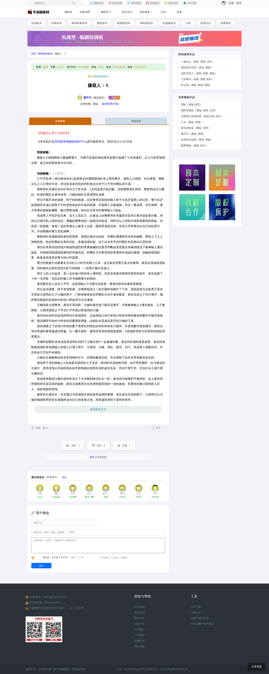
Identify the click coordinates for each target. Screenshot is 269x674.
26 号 (105, 557)
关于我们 (139, 629)
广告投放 (139, 635)
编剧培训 (98, 3)
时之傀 (185, 85)
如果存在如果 (188, 139)
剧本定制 (136, 3)
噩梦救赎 (186, 145)
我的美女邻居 (188, 67)
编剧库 (68, 12)
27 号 (114, 557)
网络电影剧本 (79, 23)
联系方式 (139, 618)
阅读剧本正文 (98, 409)
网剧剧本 (102, 23)
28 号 (124, 557)
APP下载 (191, 3)
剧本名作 (127, 12)
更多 (64, 477)
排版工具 (196, 612)
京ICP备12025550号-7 (55, 597)
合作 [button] (163, 12)
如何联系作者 (110, 104)
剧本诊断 (117, 3)
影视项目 (154, 3)
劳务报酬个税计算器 (202, 623)
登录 (239, 3)
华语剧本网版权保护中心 (71, 141)
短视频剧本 (169, 23)
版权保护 (173, 3)
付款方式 (139, 623)
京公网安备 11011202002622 (45, 602)
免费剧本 (226, 23)
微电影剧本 (146, 23)
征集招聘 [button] (85, 12)
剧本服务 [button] (145, 12)
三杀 (183, 122)
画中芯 (185, 133)
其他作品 (205, 23)
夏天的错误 (187, 128)
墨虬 (183, 104)
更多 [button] (179, 12)
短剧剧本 (36, 23)
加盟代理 (139, 640)
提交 (41, 565)
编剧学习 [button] (106, 12)
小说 (188, 23)
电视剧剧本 (123, 23)
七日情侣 (186, 79)
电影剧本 (56, 23)
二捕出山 (186, 61)
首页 (33, 53)
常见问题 (139, 606)
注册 (231, 3)
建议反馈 (139, 612)
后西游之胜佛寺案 (191, 116)
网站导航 (139, 646)
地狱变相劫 (187, 110)
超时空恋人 (187, 73)
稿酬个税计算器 (200, 618)
